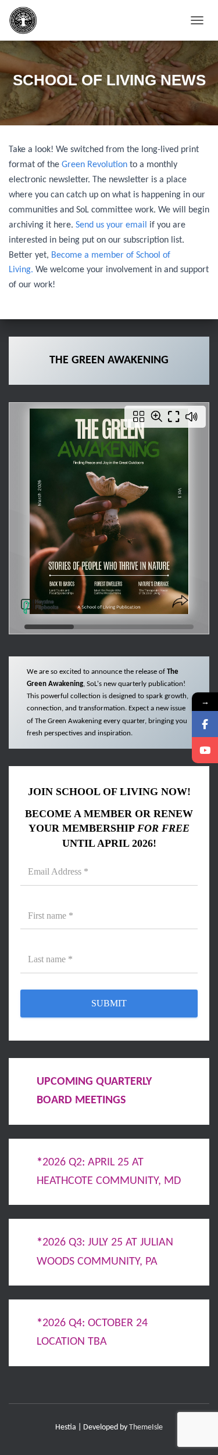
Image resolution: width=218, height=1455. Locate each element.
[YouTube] (205, 750)
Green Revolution (94, 164)
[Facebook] (205, 724)
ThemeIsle (146, 1427)
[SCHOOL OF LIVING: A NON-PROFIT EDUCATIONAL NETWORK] (28, 20)
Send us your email (111, 225)
